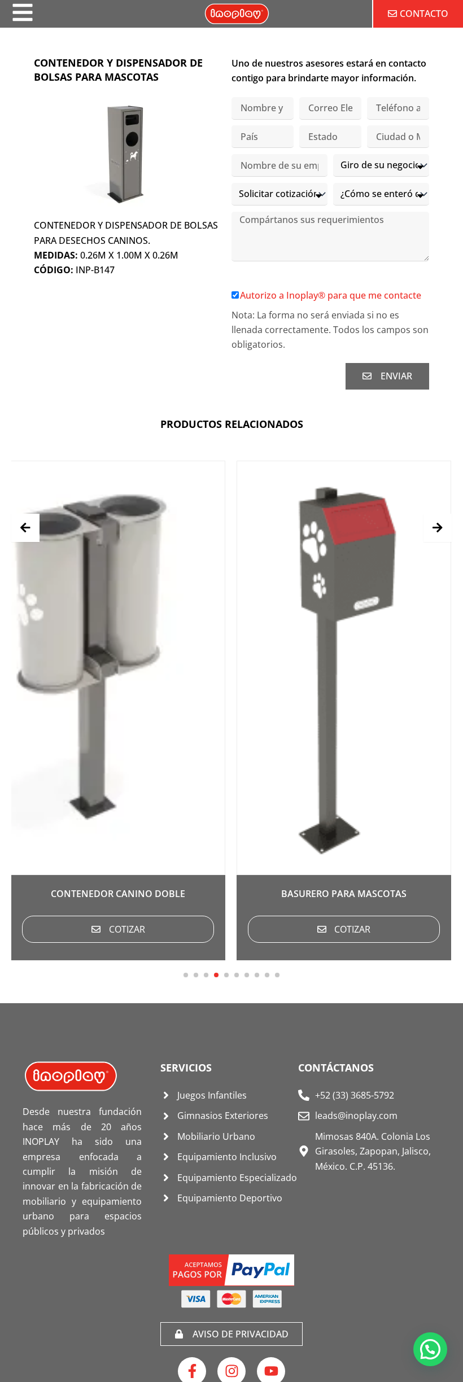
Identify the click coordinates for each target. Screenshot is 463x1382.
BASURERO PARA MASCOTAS (231, 893)
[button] (186, 975)
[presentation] (25, 528)
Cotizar (239, 929)
